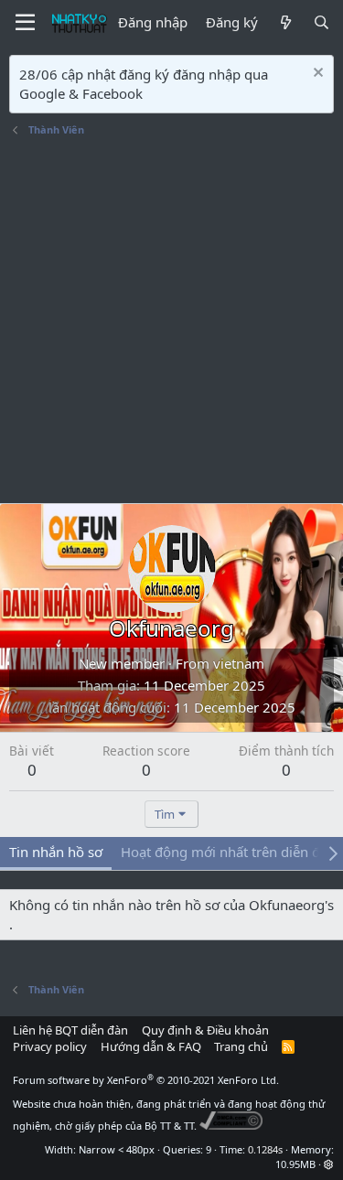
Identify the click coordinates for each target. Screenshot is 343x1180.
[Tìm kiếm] (321, 22)
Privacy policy (50, 1046)
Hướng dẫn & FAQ (151, 1046)
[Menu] (25, 23)
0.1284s (265, 1149)
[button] (329, 1164)
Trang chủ (241, 1046)
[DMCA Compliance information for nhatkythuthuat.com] (231, 1125)
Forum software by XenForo (146, 1080)
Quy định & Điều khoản (205, 1030)
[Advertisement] (171, 322)
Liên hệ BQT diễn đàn (70, 1030)
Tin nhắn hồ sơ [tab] (55, 851)
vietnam (238, 663)
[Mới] (285, 22)
